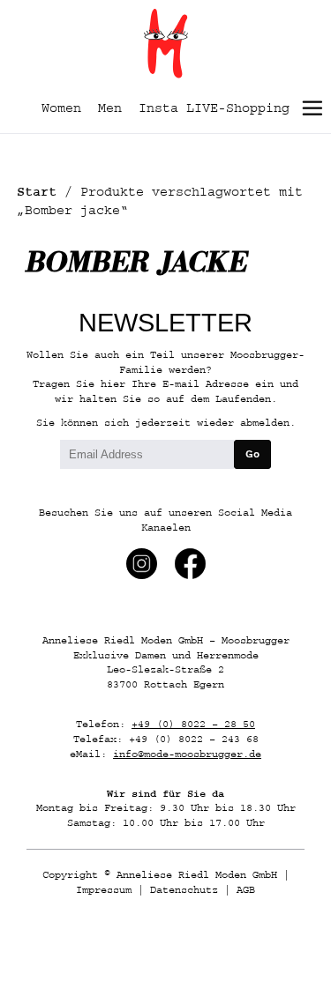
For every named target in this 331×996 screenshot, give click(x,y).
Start (36, 191)
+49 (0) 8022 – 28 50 (193, 724)
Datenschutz (184, 890)
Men (110, 107)
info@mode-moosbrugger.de (187, 754)
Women (61, 107)
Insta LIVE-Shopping (214, 107)
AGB (246, 890)
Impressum (104, 890)
